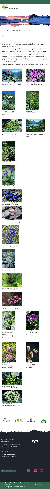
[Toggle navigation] (46, 7)
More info (7, 487)
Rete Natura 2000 (11, 30)
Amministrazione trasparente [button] (8, 470)
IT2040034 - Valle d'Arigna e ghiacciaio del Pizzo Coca (28, 30)
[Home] (11, 9)
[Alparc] (7, 420)
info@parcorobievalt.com (9, 454)
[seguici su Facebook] (28, 470)
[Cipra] (19, 420)
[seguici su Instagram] (35, 470)
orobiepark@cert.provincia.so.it (10, 456)
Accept (34, 484)
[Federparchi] (31, 420)
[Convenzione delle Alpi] (43, 420)
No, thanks (41, 484)
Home (4, 31)
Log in (45, 1)
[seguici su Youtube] (41, 470)
